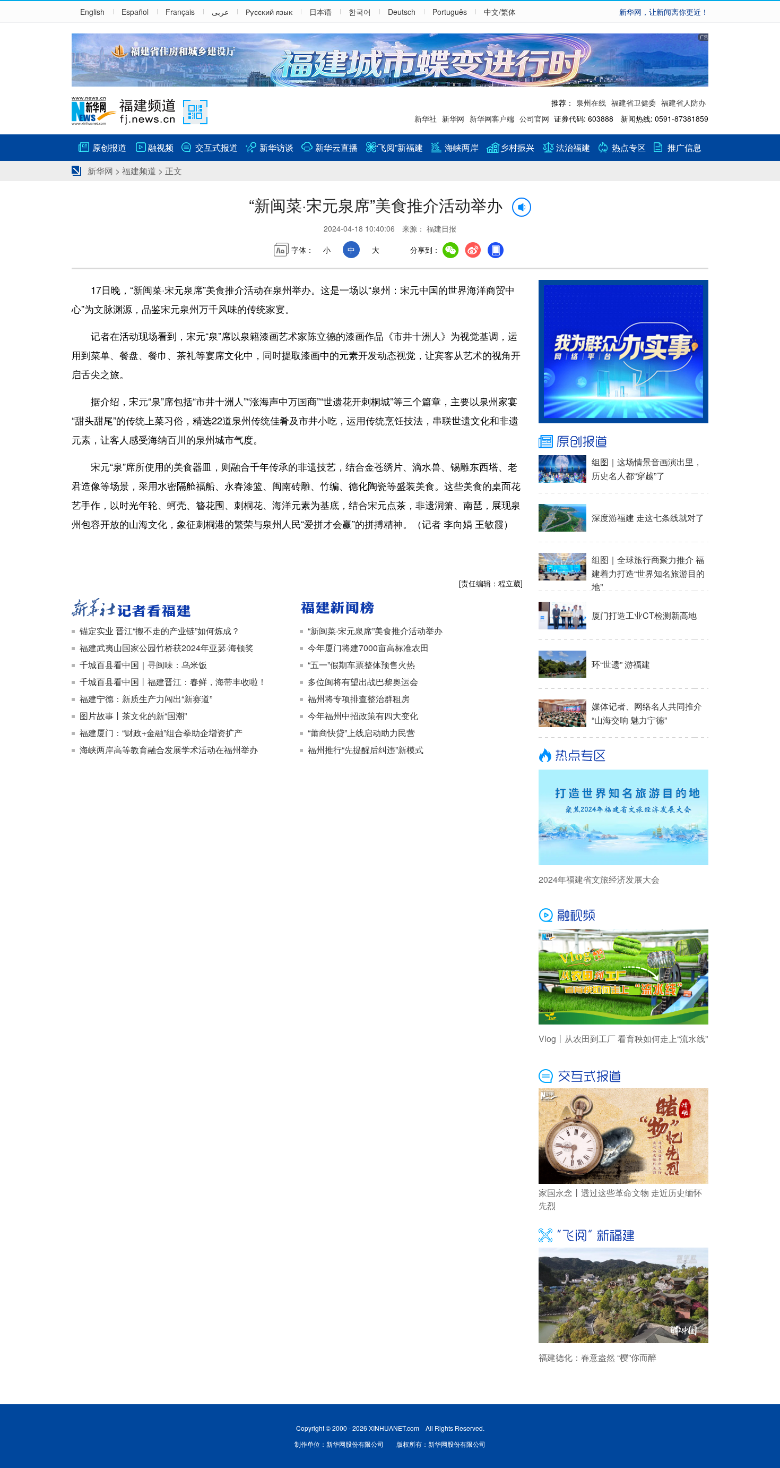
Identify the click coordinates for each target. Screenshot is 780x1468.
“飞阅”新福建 (399, 147)
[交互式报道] (623, 1075)
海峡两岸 (462, 147)
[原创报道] (623, 442)
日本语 (320, 11)
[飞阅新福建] (623, 1234)
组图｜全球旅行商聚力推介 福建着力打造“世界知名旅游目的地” (648, 573)
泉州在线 (591, 102)
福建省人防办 (683, 102)
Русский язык (269, 11)
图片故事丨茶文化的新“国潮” (133, 716)
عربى (220, 11)
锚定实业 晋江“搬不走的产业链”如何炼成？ (160, 631)
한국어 (360, 11)
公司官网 (534, 118)
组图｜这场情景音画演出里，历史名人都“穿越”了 (647, 469)
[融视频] (623, 915)
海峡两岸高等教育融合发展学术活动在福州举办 (169, 750)
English (92, 11)
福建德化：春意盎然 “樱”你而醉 (597, 1357)
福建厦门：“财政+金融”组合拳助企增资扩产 (161, 733)
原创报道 (109, 147)
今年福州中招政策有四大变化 (363, 716)
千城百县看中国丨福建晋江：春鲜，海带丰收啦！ (173, 682)
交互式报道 (216, 147)
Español (135, 11)
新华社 (425, 118)
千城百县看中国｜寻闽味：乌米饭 (143, 665)
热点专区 (629, 147)
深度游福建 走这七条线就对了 (648, 517)
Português (449, 11)
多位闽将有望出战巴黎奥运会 (363, 682)
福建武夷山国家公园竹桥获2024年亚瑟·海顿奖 (167, 648)
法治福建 (573, 147)
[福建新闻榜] (411, 608)
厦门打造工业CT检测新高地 (644, 615)
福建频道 (139, 171)
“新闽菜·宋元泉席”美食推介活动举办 (375, 631)
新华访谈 (276, 147)
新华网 (453, 118)
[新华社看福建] (183, 608)
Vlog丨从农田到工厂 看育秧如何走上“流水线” (623, 1038)
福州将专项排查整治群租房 (359, 699)
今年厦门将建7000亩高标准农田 (368, 648)
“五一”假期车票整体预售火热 (361, 665)
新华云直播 (336, 147)
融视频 (161, 147)
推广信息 (684, 147)
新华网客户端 (492, 118)
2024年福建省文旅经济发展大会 (599, 879)
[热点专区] (623, 756)
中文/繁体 (500, 11)
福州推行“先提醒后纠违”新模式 (365, 750)
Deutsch (401, 11)
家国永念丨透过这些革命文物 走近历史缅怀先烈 (620, 1199)
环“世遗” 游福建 (621, 664)
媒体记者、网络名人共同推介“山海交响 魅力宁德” (647, 713)
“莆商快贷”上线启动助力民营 (361, 733)
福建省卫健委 (633, 102)
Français (180, 11)
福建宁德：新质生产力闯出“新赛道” (146, 699)
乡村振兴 (517, 147)
